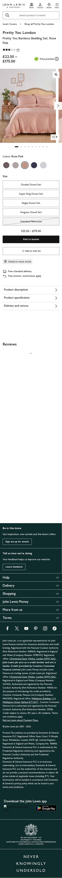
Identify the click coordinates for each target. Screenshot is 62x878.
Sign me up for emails (17, 541)
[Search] (7, 15)
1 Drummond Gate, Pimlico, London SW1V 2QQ (32, 658)
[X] (17, 629)
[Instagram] (45, 629)
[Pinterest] (36, 629)
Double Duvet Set (31, 184)
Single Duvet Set (31, 202)
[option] (6, 165)
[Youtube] (26, 629)
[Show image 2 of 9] (58, 106)
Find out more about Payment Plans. (20, 720)
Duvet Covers (9, 23)
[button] (57, 5)
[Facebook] (7, 629)
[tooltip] (56, 59)
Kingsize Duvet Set (31, 212)
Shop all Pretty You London (39, 23)
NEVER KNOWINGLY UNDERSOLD (31, 863)
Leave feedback (14, 566)
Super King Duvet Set (31, 193)
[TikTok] (55, 629)
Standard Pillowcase (22, 222)
